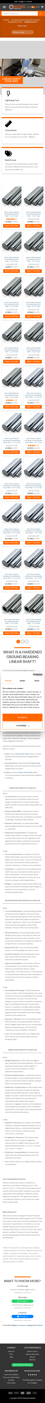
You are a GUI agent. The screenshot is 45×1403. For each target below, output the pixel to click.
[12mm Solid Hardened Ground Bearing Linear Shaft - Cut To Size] (33, 198)
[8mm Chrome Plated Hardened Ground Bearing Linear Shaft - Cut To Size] (33, 560)
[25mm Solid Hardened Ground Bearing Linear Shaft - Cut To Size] (11, 288)
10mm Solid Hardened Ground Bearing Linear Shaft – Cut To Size (11, 214)
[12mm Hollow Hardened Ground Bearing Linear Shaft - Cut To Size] (11, 605)
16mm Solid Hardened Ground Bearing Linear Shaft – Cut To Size (11, 259)
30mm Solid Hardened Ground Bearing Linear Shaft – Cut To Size (33, 304)
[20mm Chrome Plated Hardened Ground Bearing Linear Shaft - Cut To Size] (11, 470)
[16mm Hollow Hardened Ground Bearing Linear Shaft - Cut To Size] (33, 605)
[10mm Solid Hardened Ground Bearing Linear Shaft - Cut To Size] (11, 198)
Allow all (22, 717)
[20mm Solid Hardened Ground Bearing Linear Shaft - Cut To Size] (33, 243)
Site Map (11, 1380)
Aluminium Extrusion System (25, 20)
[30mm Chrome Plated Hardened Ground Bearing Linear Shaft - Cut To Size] (11, 515)
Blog (11, 1357)
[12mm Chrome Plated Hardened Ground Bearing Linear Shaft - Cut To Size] (11, 424)
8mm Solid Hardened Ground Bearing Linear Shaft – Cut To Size (11, 395)
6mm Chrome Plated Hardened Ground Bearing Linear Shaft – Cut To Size (11, 576)
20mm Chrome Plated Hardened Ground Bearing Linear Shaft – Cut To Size (11, 485)
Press (11, 1354)
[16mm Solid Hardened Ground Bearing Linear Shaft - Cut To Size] (11, 243)
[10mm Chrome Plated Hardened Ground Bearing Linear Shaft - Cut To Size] (33, 379)
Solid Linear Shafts (22, 754)
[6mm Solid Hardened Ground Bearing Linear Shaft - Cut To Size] (33, 334)
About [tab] (37, 681)
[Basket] (42, 7)
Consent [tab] (8, 681)
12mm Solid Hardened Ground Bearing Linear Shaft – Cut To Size (33, 214)
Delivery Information (32, 1354)
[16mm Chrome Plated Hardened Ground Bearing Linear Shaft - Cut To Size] (33, 424)
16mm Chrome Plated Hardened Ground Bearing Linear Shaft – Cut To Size (33, 440)
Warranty (32, 1360)
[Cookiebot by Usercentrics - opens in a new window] (32, 674)
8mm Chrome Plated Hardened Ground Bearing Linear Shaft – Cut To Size (33, 576)
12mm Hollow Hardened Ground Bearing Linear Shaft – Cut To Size (11, 621)
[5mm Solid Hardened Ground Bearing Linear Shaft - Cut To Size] (11, 334)
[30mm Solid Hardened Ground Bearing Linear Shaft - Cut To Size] (33, 288)
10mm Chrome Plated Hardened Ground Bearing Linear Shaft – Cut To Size (33, 395)
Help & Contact (32, 1351)
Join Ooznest (11, 1383)
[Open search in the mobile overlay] (22, 13)
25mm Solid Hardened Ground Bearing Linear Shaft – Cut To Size (11, 304)
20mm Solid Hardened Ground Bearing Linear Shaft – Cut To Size (33, 259)
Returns (32, 1357)
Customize (21, 726)
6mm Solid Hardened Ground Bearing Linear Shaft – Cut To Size (33, 350)
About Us (11, 1351)
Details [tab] (22, 681)
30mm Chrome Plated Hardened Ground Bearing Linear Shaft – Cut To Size (11, 531)
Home (6, 20)
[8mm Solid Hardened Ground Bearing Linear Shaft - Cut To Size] (11, 379)
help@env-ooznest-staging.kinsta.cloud (26, 1325)
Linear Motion (15, 22)
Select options (11, 226)
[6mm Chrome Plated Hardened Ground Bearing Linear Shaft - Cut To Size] (11, 560)
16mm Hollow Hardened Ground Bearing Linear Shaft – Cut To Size (33, 621)
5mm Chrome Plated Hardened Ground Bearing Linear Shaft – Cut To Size (33, 531)
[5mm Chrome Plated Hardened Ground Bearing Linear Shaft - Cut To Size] (33, 515)
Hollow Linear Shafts (25, 772)
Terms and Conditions (11, 1374)
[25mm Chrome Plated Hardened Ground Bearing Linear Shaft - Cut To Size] (33, 470)
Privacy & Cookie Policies (11, 1377)
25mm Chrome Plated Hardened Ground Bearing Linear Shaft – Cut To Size (33, 485)
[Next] (27, 641)
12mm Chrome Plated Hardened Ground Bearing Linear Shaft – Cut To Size (11, 440)
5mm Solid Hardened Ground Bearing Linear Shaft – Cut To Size (11, 350)
